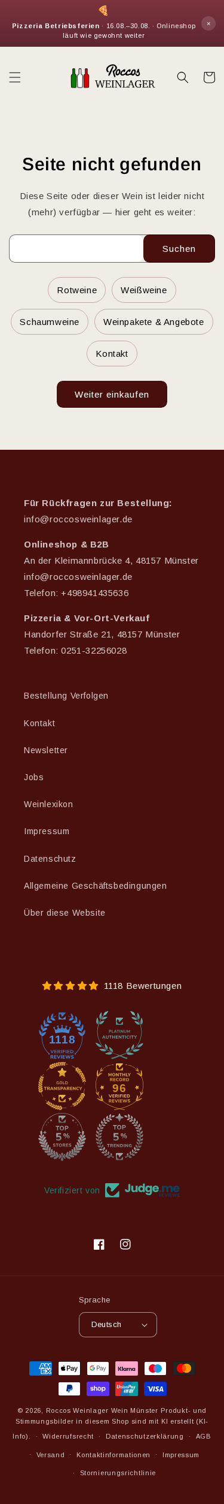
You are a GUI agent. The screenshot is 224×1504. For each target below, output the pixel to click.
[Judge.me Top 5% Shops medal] (62, 1137)
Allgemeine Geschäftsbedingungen (95, 886)
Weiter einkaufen (112, 394)
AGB (203, 1436)
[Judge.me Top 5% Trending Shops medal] (119, 1137)
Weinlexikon (48, 804)
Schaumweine (49, 322)
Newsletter (46, 750)
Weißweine (144, 290)
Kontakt (112, 353)
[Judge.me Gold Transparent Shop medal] (62, 1086)
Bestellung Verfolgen (66, 695)
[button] (15, 77)
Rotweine (77, 290)
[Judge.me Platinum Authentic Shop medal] (119, 1035)
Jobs (34, 777)
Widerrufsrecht (68, 1436)
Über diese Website (65, 913)
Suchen (179, 248)
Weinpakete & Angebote (153, 322)
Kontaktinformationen (113, 1454)
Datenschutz (50, 859)
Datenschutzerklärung (145, 1436)
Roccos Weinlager (77, 1410)
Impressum (46, 831)
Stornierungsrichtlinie (118, 1472)
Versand (50, 1454)
